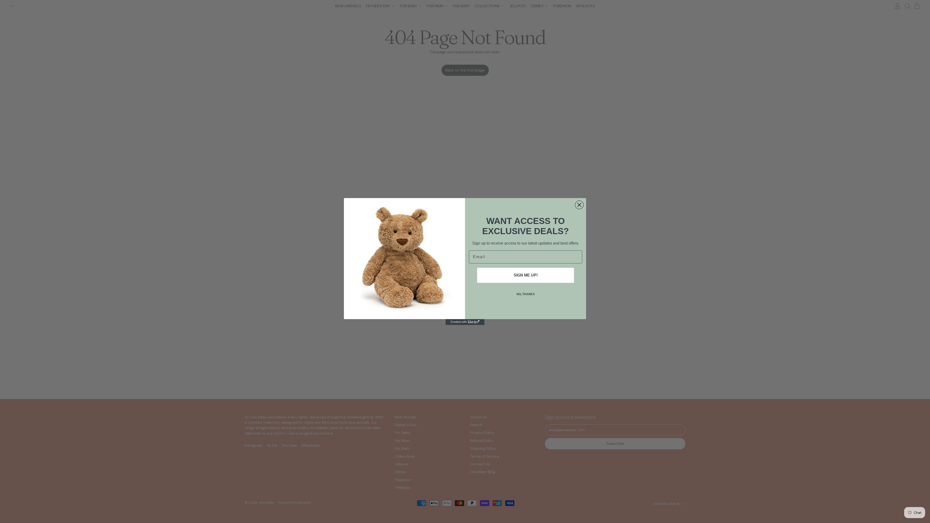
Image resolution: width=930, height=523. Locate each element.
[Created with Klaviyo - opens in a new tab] (465, 322)
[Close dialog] (579, 204)
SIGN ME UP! (526, 275)
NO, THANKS (526, 294)
